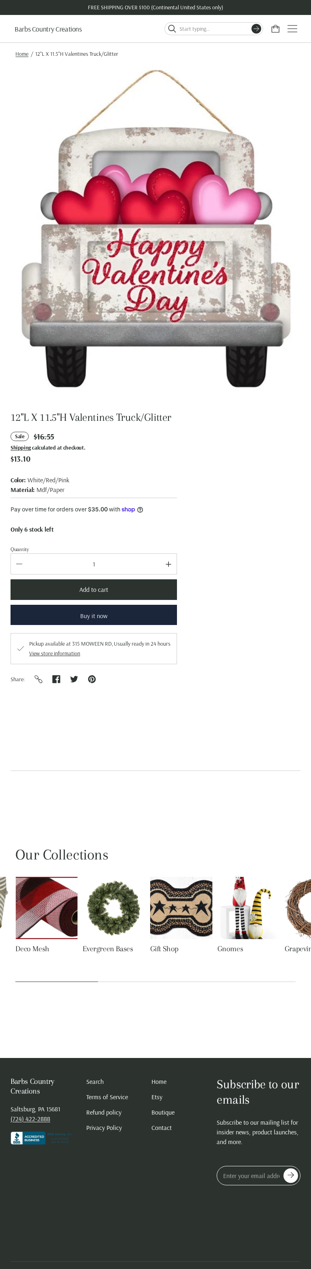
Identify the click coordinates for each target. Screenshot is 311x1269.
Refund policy (103, 1112)
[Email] (38, 679)
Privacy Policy (104, 1127)
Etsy (156, 1097)
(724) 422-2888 (30, 1119)
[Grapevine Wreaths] (181, 908)
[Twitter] (74, 679)
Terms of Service (107, 1097)
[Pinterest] (92, 679)
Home (21, 53)
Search (95, 1081)
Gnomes (96, 948)
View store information (54, 653)
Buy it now (94, 616)
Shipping (21, 447)
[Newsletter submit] (290, 1175)
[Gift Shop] (46, 908)
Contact (161, 1127)
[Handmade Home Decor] (248, 908)
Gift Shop (29, 948)
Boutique (163, 1112)
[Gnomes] (114, 908)
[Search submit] (256, 29)
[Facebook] (56, 679)
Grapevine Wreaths (180, 948)
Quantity (20, 549)
